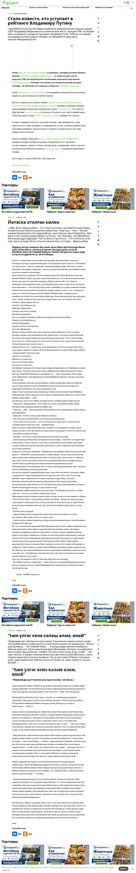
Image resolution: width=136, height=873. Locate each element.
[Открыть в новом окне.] (17, 177)
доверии (58, 148)
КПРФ (37, 115)
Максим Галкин (73, 102)
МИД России (24, 72)
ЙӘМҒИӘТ (12, 217)
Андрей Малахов (56, 102)
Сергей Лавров (39, 72)
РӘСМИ (10, 14)
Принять (123, 869)
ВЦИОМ (75, 138)
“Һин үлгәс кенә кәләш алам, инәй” (75, 7)
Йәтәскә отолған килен (38, 7)
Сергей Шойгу (38, 92)
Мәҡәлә (5, 8)
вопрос (48, 148)
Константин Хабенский (23, 105)
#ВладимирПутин (20, 165)
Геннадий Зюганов (50, 115)
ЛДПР (23, 76)
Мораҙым (10, 2)
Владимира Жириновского (40, 76)
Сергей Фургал (64, 109)
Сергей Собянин (32, 112)
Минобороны (24, 92)
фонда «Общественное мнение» (53, 138)
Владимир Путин (21, 82)
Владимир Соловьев (46, 105)
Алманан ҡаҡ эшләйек (104, 7)
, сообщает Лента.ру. (69, 85)
